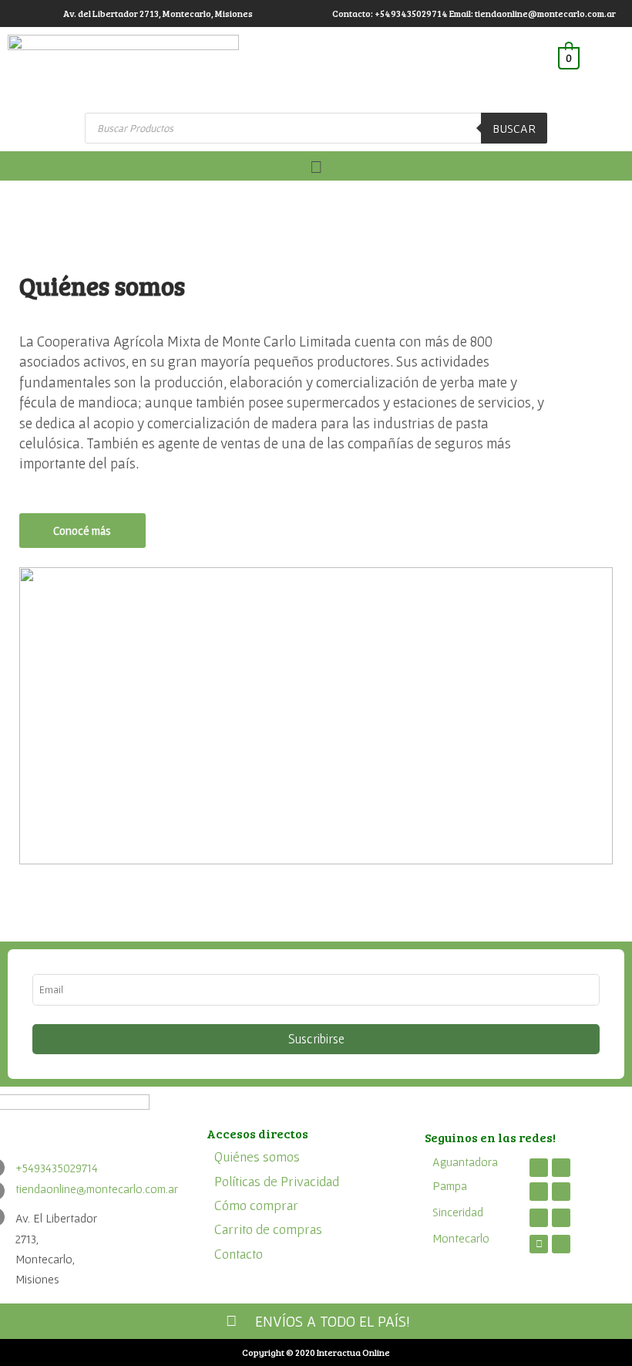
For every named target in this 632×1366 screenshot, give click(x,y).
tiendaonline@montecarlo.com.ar (96, 1188)
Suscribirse (316, 1039)
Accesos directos (257, 1133)
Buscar (514, 128)
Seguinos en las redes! (490, 1137)
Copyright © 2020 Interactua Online (316, 1352)
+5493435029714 (56, 1168)
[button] (316, 166)
